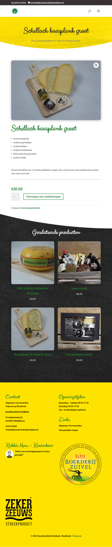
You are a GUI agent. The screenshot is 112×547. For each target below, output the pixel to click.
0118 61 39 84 (20, 2)
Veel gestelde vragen (68, 430)
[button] (96, 65)
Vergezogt (76, 535)
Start (34, 41)
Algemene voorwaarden (17, 402)
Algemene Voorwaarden (70, 425)
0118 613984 (11, 426)
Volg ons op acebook (16, 406)
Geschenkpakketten (46, 41)
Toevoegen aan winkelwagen (43, 196)
